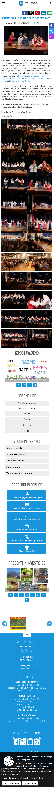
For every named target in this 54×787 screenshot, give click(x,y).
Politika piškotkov (34, 778)
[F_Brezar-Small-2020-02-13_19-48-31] (40, 261)
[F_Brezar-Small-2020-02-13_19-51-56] (14, 281)
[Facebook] (51, 25)
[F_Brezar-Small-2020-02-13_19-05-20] (40, 128)
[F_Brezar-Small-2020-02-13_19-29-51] (40, 185)
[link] (25, 13)
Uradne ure (27, 677)
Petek (27, 430)
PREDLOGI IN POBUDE (27, 485)
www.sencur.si (27, 668)
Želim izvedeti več (11, 783)
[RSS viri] (37, 742)
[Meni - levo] (3, 3)
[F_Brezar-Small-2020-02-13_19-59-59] (40, 338)
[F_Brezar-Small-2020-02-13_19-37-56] (40, 223)
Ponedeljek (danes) (27, 403)
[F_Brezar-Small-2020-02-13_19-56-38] (40, 300)
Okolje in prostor (14, 447)
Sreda (27, 419)
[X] (51, 31)
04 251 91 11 (29, 660)
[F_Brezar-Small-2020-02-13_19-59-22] (14, 338)
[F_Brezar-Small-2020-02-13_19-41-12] (14, 242)
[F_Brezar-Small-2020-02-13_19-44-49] (40, 242)
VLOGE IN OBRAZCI (27, 441)
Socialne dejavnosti (15, 460)
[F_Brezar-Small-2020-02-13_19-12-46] (14, 166)
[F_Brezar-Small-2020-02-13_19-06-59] (40, 147)
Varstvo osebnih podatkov (19, 473)
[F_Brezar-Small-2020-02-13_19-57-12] (14, 319)
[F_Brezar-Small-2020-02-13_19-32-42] (14, 204)
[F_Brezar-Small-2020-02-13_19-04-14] (14, 128)
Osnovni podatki (27, 641)
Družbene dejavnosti (16, 454)
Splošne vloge (13, 466)
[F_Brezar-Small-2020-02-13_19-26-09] (14, 185)
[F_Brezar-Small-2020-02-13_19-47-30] (14, 261)
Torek (27, 413)
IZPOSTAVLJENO (27, 353)
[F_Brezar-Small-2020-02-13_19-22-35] (40, 166)
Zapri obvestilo (29, 783)
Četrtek (27, 425)
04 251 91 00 (29, 656)
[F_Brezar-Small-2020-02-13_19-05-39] (14, 147)
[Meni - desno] (51, 3)
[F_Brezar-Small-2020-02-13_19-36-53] (14, 223)
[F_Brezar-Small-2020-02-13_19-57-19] (40, 319)
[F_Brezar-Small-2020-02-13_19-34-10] (40, 204)
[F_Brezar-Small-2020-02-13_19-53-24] (14, 300)
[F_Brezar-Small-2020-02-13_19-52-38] (40, 281)
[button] (4, 623)
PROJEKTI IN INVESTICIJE (27, 563)
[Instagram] (51, 36)
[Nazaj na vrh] (27, 635)
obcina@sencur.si (27, 665)
